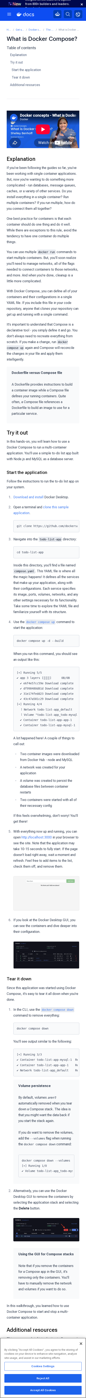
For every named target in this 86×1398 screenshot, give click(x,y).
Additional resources (25, 85)
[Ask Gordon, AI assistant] (57, 14)
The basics (50, 29)
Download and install (28, 497)
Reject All (43, 1378)
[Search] (67, 14)
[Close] (81, 1343)
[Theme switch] (78, 14)
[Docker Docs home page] (25, 14)
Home (9, 29)
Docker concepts (35, 29)
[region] (43, 1368)
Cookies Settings (42, 1366)
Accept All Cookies (43, 1390)
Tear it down (21, 77)
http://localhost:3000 (37, 837)
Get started (20, 29)
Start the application (26, 70)
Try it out (16, 62)
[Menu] (9, 14)
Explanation (18, 55)
